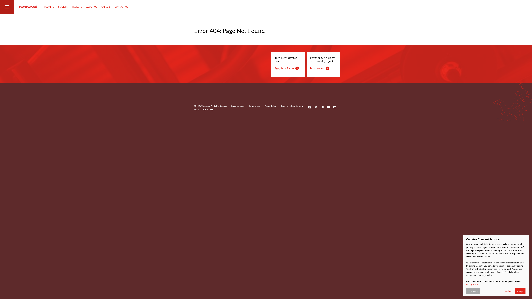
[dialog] (496, 265)
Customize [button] (473, 291)
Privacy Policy (270, 106)
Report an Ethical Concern (292, 106)
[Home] (28, 6)
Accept (520, 291)
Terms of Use (254, 106)
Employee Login (238, 106)
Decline (508, 291)
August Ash (208, 110)
